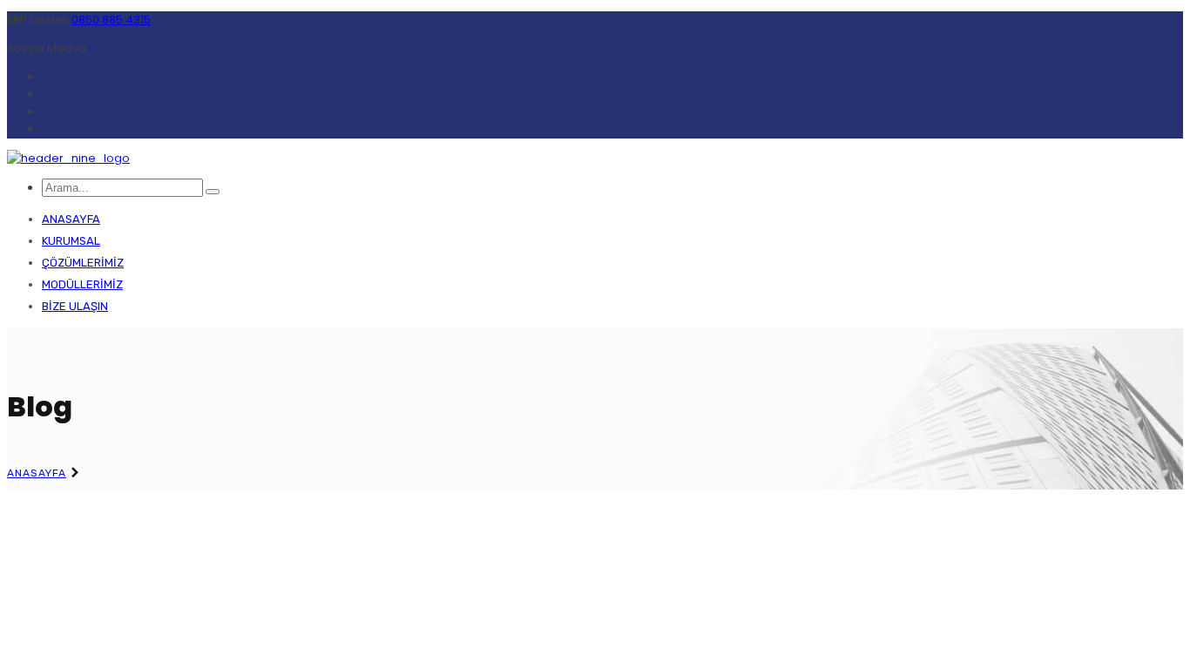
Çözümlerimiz (83, 262)
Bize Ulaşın (75, 306)
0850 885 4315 (111, 19)
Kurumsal (71, 240)
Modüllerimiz (82, 284)
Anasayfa (71, 219)
